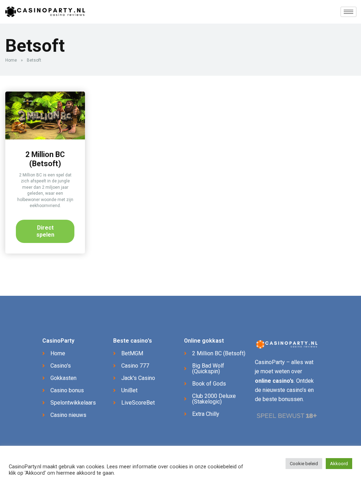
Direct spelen (45, 231)
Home (11, 60)
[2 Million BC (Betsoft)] (45, 137)
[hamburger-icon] (348, 12)
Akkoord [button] (339, 463)
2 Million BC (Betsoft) (45, 159)
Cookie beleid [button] (304, 463)
